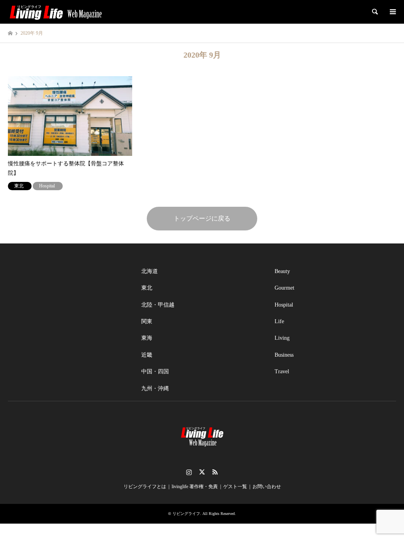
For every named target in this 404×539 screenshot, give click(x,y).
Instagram (189, 472)
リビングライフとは (144, 486)
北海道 (149, 271)
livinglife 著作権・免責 (195, 486)
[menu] (392, 12)
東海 (146, 338)
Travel (282, 371)
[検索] (374, 12)
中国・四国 (155, 371)
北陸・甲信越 (157, 305)
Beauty (282, 271)
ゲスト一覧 (235, 486)
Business (284, 355)
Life (279, 321)
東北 (146, 288)
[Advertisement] (68, 312)
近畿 (146, 355)
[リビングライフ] (55, 12)
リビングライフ (186, 513)
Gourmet (284, 288)
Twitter (202, 472)
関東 (146, 321)
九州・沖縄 (155, 388)
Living (282, 338)
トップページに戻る (202, 218)
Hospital (284, 305)
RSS (215, 472)
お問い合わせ (266, 486)
